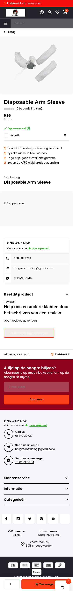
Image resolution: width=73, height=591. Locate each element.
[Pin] (48, 565)
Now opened (40, 248)
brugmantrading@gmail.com (34, 268)
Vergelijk (14, 135)
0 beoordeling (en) (29, 108)
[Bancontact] (36, 565)
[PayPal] (36, 572)
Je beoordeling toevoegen (29, 333)
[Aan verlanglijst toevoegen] (65, 135)
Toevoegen (47, 584)
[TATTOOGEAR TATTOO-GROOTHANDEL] (15, 12)
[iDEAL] (13, 565)
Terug (12, 32)
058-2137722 (22, 258)
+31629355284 (23, 278)
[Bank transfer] (25, 565)
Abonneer (37, 399)
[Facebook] (6, 519)
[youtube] (53, 519)
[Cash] (60, 565)
